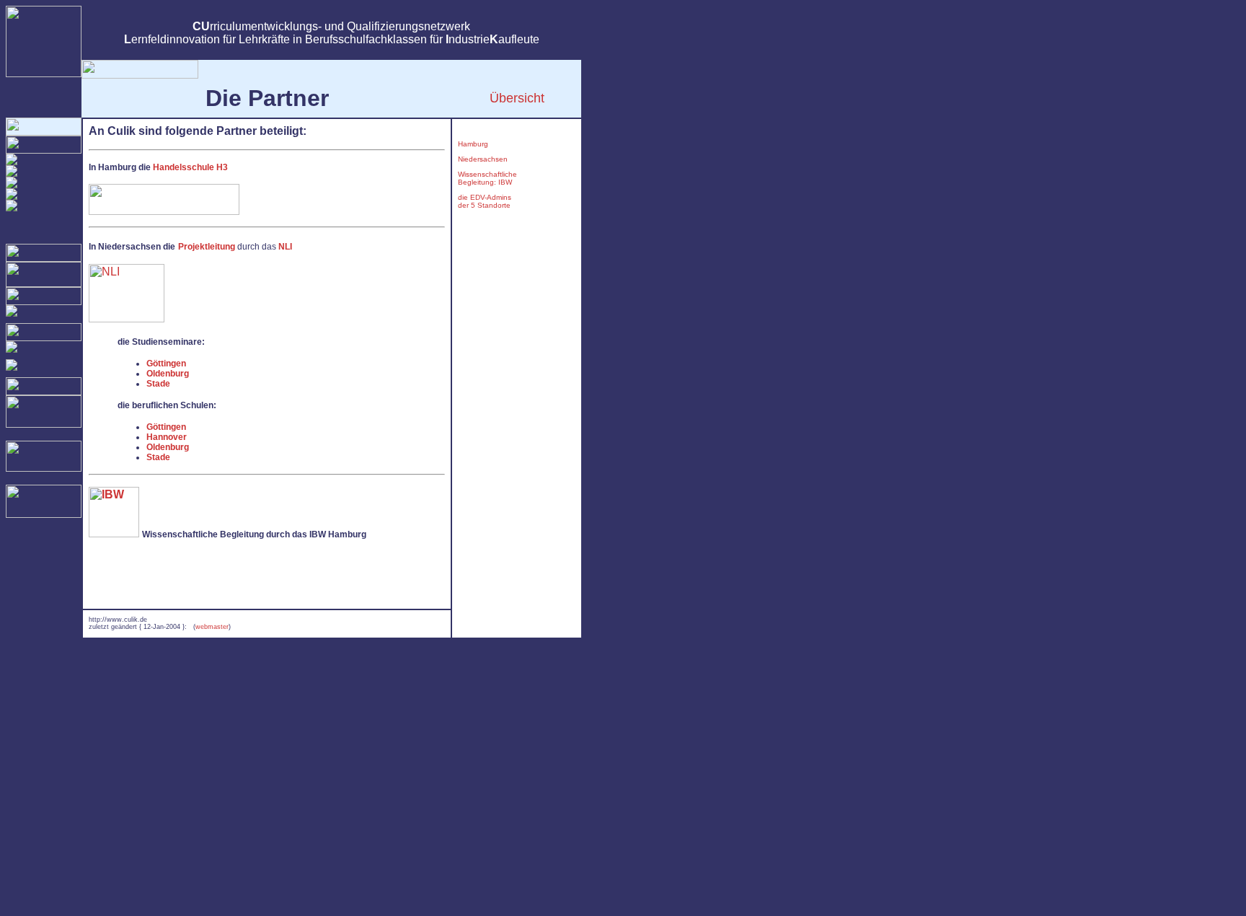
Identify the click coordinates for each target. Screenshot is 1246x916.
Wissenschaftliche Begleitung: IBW (487, 178)
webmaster (212, 626)
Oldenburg (167, 374)
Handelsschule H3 (190, 167)
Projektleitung (206, 247)
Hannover (166, 437)
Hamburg (473, 144)
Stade (158, 384)
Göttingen (166, 363)
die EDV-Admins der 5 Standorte (484, 201)
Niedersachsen (483, 159)
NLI (285, 247)
